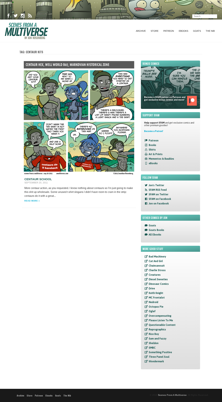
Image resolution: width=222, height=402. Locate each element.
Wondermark (156, 361)
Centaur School (38, 179)
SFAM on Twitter (158, 194)
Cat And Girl (156, 261)
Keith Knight (156, 292)
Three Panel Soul (159, 356)
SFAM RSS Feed (158, 189)
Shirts (152, 149)
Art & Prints (156, 154)
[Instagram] (22, 16)
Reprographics (157, 329)
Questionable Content (162, 324)
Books (152, 145)
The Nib (210, 31)
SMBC (152, 347)
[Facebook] (8, 16)
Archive (141, 31)
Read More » (32, 201)
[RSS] (29, 16)
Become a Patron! (153, 131)
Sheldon (153, 343)
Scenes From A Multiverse (172, 395)
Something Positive (160, 352)
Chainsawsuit (157, 265)
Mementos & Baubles (161, 158)
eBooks (153, 163)
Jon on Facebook (159, 203)
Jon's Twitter (156, 185)
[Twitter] (15, 16)
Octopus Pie (156, 306)
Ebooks (183, 31)
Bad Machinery (157, 256)
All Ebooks (155, 234)
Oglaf (152, 311)
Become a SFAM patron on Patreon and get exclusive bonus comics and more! (164, 98)
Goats (197, 31)
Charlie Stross (157, 270)
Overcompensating (160, 315)
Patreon (168, 31)
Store (154, 31)
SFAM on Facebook (160, 198)
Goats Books (156, 230)
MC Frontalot (157, 297)
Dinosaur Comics (159, 283)
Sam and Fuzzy (157, 338)
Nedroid (153, 302)
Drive (152, 288)
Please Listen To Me (161, 320)
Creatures (155, 274)
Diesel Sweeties (158, 279)
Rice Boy (154, 334)
